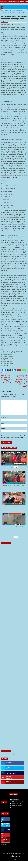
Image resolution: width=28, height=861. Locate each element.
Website (3, 428)
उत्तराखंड (2, 372)
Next (16, 467)
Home (14, 859)
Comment (4, 399)
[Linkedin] (14, 370)
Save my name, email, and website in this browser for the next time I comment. (13, 436)
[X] (9, 370)
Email (3, 423)
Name (3, 417)
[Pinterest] (19, 370)
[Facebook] (4, 370)
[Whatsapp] (24, 370)
